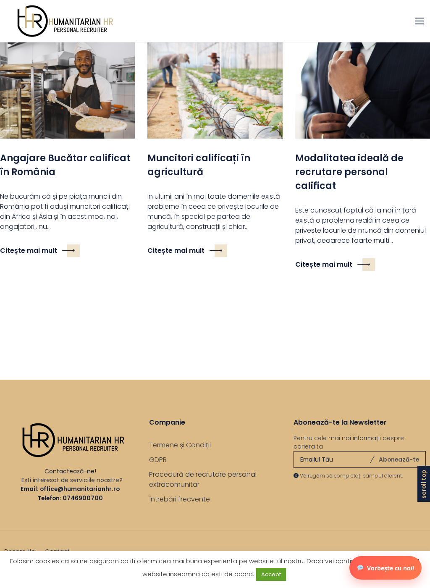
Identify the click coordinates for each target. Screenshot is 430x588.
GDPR (158, 460)
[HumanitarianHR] (60, 21)
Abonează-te (399, 459)
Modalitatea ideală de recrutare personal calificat (349, 172)
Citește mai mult (28, 250)
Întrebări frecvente (179, 499)
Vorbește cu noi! (390, 568)
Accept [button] (271, 574)
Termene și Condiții (180, 445)
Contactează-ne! (70, 471)
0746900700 (83, 498)
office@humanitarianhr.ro (80, 489)
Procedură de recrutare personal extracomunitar (203, 479)
